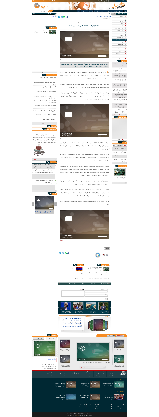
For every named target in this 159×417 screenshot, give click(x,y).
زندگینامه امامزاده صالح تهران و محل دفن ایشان (73, 318)
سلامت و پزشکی (100, 374)
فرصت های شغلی (81, 406)
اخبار (79, 11)
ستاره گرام (54, 126)
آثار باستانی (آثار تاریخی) (78, 278)
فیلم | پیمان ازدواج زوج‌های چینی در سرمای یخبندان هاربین (65, 366)
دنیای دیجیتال (63, 374)
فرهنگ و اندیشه (75, 374)
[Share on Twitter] (59, 17)
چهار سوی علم (63, 372)
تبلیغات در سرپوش (94, 405)
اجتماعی (56, 176)
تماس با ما (108, 405)
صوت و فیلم (119, 408)
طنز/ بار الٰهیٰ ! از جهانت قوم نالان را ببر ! (48, 364)
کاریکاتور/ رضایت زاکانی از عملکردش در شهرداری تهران (44, 211)
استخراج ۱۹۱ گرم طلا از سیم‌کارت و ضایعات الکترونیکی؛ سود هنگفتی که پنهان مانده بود (95, 269)
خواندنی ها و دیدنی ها (107, 16)
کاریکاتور (54, 194)
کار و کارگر (111, 375)
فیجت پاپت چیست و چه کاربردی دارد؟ (47, 78)
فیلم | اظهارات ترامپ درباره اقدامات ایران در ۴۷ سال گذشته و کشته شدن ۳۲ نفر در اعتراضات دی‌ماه (60, 385)
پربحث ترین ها (109, 11)
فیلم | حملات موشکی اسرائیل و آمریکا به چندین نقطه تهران (84, 385)
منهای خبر (103, 11)
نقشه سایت (95, 406)
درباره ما (120, 405)
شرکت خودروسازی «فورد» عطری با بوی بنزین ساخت (45, 105)
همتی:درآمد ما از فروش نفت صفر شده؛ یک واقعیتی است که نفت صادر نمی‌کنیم (104, 312)
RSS (96, 408)
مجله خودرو (63, 375)
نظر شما (82, 290)
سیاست (111, 372)
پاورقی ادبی (39, 338)
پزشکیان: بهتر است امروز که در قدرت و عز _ (102, 14)
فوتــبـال (56, 182)
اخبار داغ (121, 11)
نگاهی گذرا (82, 405)
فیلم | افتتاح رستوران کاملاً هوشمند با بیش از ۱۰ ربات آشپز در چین (65, 350)
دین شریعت (76, 375)
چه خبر (52, 162)
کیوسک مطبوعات (84, 11)
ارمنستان (73, 268)
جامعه (103, 372)
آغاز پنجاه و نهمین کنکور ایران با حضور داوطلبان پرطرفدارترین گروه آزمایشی (78, 312)
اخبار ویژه (115, 11)
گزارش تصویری (107, 408)
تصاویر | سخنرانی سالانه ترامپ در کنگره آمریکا (84, 396)
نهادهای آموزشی (87, 372)
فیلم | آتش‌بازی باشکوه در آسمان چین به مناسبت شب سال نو (96, 362)
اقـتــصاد (56, 172)
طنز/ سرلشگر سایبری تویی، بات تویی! (48, 366)
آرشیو (49, 1)
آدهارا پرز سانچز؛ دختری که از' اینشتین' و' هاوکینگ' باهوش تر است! (44, 101)
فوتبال (90, 374)
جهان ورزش (88, 375)
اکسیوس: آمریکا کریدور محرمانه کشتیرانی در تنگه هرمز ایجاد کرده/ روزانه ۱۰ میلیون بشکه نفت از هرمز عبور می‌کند (91, 312)
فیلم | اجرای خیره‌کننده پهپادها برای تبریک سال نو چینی (118, 350)
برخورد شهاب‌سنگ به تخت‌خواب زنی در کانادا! (46, 91)
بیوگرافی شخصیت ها (48, 374)
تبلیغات (38, 1)
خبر (124, 61)
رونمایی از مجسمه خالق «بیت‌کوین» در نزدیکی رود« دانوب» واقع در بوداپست (44, 97)
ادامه (115, 163)
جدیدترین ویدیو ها (120, 379)
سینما (56, 187)
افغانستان (50, 375)
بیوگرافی (91, 11)
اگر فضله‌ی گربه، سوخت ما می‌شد (49, 368)
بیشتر (35, 159)
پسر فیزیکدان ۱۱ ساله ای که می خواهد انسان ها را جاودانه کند (44, 111)
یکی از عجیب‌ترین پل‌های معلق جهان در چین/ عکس (99, 278)
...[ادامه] (35, 143)
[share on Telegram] (62, 17)
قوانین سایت (119, 406)
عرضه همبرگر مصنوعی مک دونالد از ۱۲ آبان (47, 87)
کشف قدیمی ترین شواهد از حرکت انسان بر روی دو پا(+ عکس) (44, 83)
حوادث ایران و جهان (100, 375)
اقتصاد (111, 374)
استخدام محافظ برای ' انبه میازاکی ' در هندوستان (45, 115)
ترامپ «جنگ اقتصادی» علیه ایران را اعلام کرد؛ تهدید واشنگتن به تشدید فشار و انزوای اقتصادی (66, 312)
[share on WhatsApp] (64, 17)
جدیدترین (62, 283)
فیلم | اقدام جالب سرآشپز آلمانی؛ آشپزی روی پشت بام (119, 366)
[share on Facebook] (67, 17)
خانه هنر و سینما (75, 372)
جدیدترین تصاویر (120, 391)
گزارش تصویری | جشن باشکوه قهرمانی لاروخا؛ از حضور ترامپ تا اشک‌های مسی (108, 397)
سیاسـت (56, 166)
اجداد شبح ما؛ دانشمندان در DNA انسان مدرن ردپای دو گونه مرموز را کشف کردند (98, 273)
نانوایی (81, 273)
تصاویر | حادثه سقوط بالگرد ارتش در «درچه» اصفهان (60, 397)
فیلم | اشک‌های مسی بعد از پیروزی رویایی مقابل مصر (108, 385)
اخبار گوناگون (99, 16)
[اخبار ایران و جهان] (117, 10)
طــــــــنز (51, 338)
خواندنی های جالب (122, 166)
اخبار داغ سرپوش (116, 114)
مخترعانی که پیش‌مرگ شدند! (49, 119)
